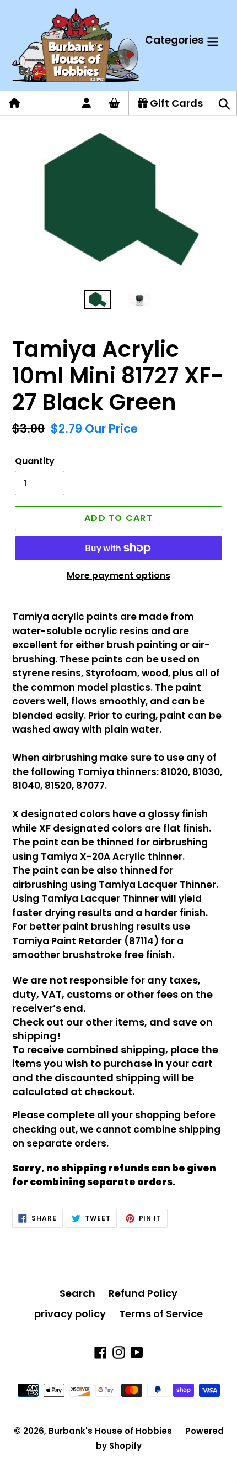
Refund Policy (143, 1293)
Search (77, 1293)
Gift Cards (175, 103)
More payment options (118, 575)
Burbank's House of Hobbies (110, 1431)
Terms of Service (161, 1314)
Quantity (35, 461)
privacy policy (70, 1314)
